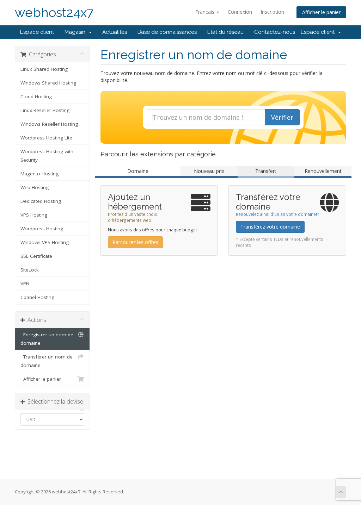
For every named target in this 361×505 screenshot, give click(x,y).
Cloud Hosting (36, 96)
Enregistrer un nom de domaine (46, 338)
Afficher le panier (321, 12)
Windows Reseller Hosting (49, 124)
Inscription (272, 11)
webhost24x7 (54, 12)
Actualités (114, 32)
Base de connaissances (167, 32)
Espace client (37, 32)
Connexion (240, 11)
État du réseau (225, 32)
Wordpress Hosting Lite (46, 138)
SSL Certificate (36, 256)
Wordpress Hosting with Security (46, 155)
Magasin (76, 32)
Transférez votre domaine (270, 226)
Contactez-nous (274, 32)
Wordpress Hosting (41, 228)
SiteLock (29, 270)
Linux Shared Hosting (44, 69)
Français (205, 11)
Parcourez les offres (135, 242)
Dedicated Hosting (40, 201)
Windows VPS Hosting (44, 242)
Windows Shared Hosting (48, 83)
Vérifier (282, 117)
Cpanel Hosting (37, 297)
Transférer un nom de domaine (46, 361)
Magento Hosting (39, 173)
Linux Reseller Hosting (44, 110)
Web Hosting (34, 187)
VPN (24, 283)
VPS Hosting (33, 215)
